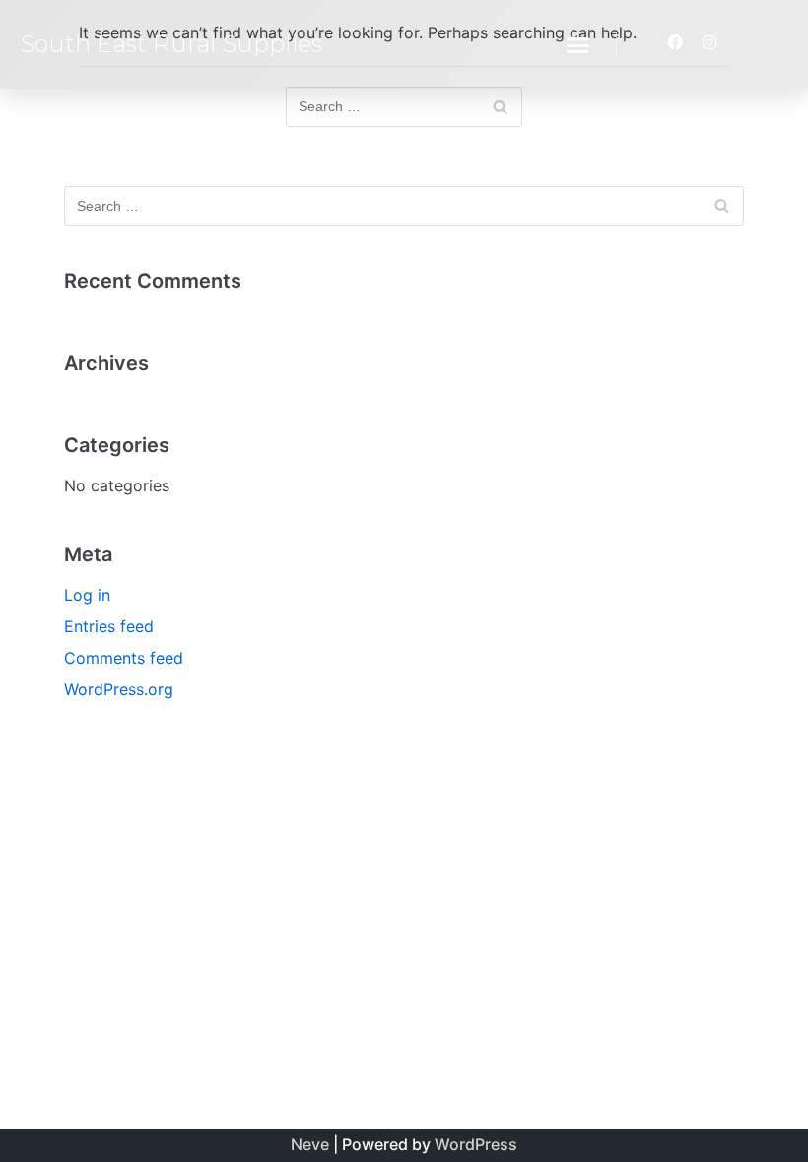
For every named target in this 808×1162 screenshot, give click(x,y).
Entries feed (109, 626)
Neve (310, 1144)
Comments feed (123, 658)
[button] (578, 44)
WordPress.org (118, 689)
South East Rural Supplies (171, 44)
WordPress (476, 1144)
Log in (87, 595)
